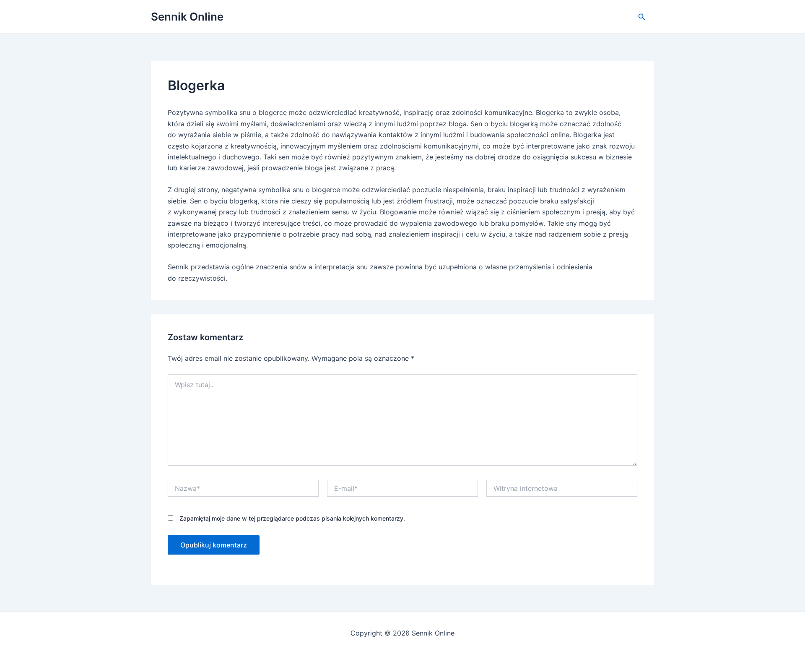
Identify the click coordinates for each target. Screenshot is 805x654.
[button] (642, 17)
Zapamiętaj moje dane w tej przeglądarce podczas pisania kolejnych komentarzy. (292, 518)
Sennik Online (187, 16)
